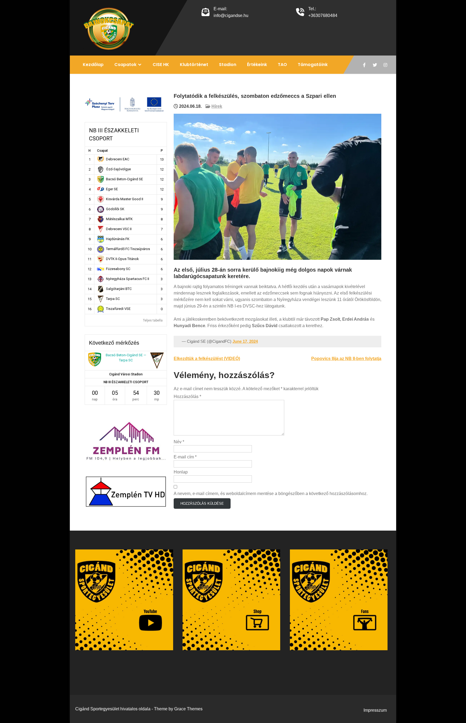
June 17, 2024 (245, 341)
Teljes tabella (153, 320)
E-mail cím (185, 457)
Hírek (216, 106)
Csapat (102, 151)
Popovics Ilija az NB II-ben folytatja (346, 358)
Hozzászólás (187, 396)
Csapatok (125, 64)
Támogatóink (313, 64)
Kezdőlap (93, 64)
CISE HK (161, 64)
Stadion (227, 64)
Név (179, 442)
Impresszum (375, 710)
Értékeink (257, 64)
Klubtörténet (194, 64)
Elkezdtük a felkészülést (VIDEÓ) (207, 358)
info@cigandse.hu (231, 15)
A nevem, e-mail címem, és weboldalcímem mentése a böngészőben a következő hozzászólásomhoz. (271, 493)
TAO (282, 64)
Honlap (181, 472)
